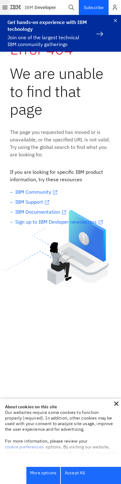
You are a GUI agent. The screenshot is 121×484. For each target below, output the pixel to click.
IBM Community (33, 192)
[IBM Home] (15, 7)
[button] (71, 7)
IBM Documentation (37, 212)
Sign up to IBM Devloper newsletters (56, 222)
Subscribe (94, 7)
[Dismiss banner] (115, 20)
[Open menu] (5, 7)
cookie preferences (24, 447)
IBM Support (29, 202)
